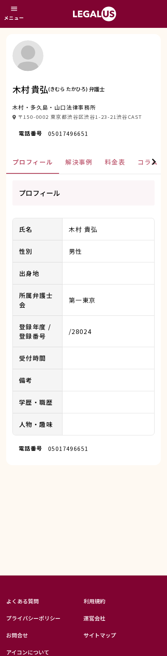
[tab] (32, 162)
